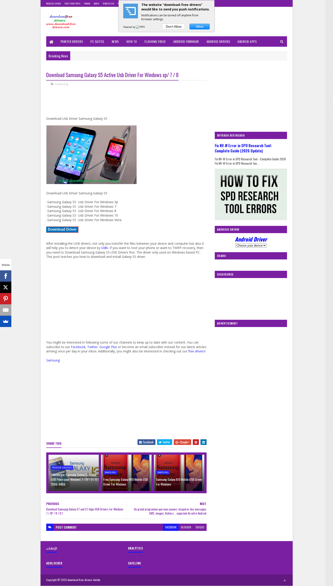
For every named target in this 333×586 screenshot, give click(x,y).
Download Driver (62, 229)
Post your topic (73, 3)
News (115, 41)
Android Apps (247, 41)
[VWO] (140, 27)
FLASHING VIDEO (155, 41)
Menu (96, 3)
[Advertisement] (128, 105)
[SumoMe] (5, 321)
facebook (170, 527)
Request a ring (53, 3)
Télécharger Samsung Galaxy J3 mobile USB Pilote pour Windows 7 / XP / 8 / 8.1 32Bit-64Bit (75, 479)
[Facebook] (5, 276)
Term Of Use (108, 3)
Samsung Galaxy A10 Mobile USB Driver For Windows (179, 481)
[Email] (5, 310)
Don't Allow (173, 26)
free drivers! (196, 351)
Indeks (97, 580)
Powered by (129, 27)
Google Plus (108, 347)
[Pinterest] (5, 298)
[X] (5, 287)
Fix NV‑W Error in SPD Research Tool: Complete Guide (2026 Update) (243, 148)
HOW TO (131, 41)
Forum (87, 3)
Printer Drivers (71, 41)
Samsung (61, 84)
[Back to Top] (284, 580)
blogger (186, 527)
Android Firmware (186, 41)
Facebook (78, 347)
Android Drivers (218, 41)
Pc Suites (97, 41)
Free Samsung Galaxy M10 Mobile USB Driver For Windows (125, 481)
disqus (200, 527)
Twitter (92, 347)
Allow (199, 26)
